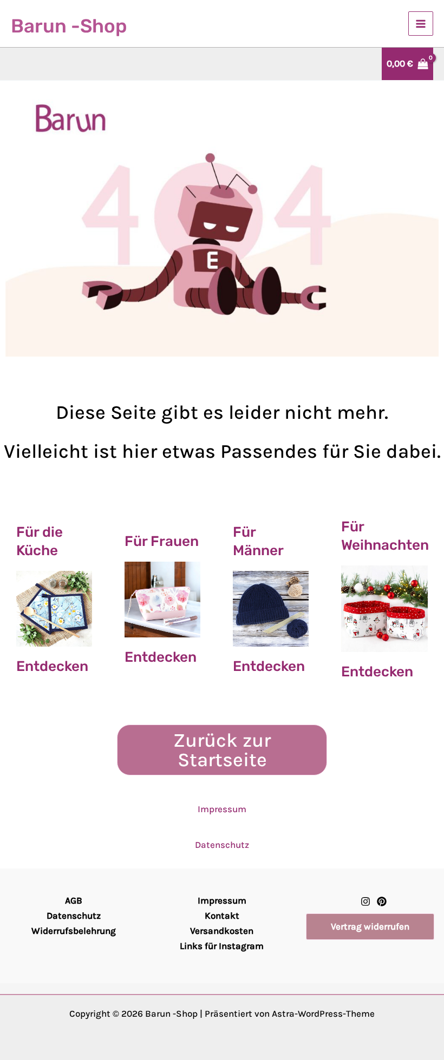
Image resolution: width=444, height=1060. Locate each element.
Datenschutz (222, 844)
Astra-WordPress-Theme (323, 1013)
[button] (370, 926)
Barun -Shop (69, 26)
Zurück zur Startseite (222, 750)
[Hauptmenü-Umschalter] (420, 23)
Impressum (222, 809)
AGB (73, 900)
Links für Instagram (222, 945)
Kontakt (222, 915)
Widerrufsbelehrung (73, 930)
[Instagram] (365, 901)
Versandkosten (221, 930)
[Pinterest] (382, 901)
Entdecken (52, 666)
